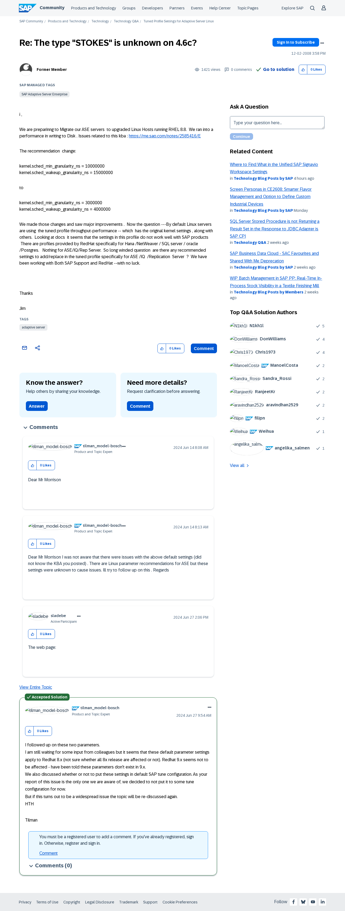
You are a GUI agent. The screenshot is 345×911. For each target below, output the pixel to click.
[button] (303, 69)
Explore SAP (292, 8)
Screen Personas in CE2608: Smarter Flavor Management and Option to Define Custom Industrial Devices (271, 196)
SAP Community (31, 21)
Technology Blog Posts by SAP (263, 178)
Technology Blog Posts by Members (268, 292)
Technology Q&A (126, 21)
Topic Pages (247, 8)
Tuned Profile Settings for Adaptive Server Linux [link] (178, 21)
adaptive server (33, 327)
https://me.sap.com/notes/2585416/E (165, 136)
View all (237, 465)
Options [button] (322, 43)
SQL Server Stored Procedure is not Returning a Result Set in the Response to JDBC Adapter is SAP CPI (274, 228)
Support (150, 902)
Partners (177, 8)
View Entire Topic (35, 687)
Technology (100, 21)
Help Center (220, 8)
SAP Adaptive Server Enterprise (44, 94)
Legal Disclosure (99, 902)
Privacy (25, 902)
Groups (129, 8)
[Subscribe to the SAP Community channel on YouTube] (313, 902)
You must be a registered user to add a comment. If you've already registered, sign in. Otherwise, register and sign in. (116, 840)
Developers (152, 8)
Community (52, 7)
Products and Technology (93, 8)
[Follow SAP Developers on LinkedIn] (322, 902)
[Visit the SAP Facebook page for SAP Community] (293, 902)
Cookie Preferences (180, 902)
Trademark (128, 902)
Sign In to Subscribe (296, 42)
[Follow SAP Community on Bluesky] (303, 902)
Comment (204, 348)
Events (197, 8)
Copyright (71, 902)
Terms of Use (47, 902)
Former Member (52, 69)
